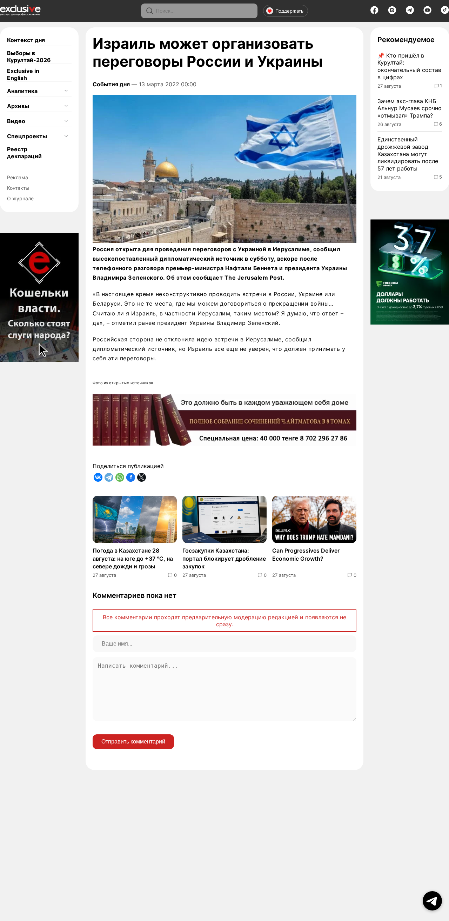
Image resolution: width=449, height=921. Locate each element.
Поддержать (289, 11)
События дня (111, 84)
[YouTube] (427, 12)
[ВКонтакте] (98, 477)
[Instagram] (392, 12)
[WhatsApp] (119, 477)
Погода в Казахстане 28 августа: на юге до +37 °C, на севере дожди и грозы (133, 558)
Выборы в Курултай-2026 (29, 56)
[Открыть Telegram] (432, 900)
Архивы (18, 105)
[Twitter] (141, 477)
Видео (16, 121)
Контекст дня (26, 40)
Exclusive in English (23, 74)
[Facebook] (374, 12)
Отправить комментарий (133, 742)
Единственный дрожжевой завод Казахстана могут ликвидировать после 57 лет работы (407, 154)
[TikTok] (445, 11)
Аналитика (22, 90)
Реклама (17, 177)
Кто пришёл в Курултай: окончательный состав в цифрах (409, 66)
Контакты (18, 188)
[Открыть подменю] (66, 90)
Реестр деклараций (24, 153)
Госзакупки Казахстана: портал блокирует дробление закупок (224, 558)
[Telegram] (410, 11)
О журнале (20, 198)
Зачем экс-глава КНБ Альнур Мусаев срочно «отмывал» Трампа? (409, 108)
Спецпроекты (27, 136)
